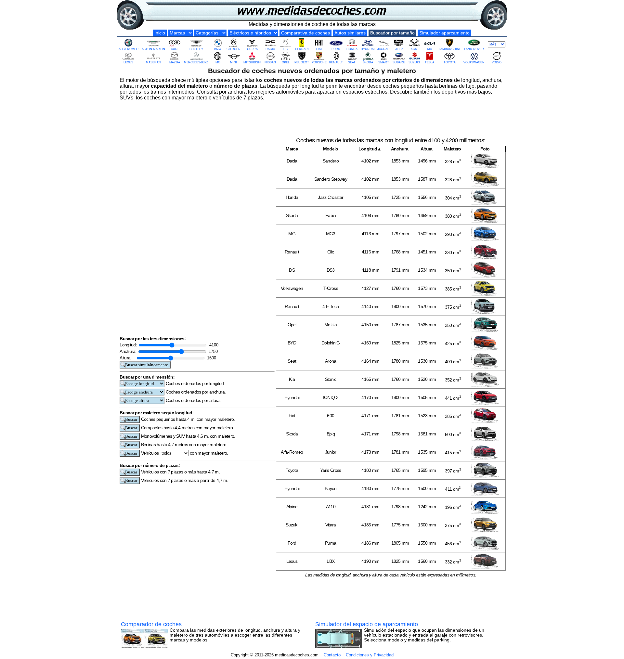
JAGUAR (383, 49)
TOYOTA (450, 62)
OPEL (286, 62)
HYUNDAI (368, 49)
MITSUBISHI (252, 62)
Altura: (128, 357)
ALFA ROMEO (128, 49)
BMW (218, 49)
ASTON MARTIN (153, 49)
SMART (383, 62)
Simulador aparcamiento (444, 33)
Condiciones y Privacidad (370, 655)
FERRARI (302, 49)
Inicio (159, 33)
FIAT (319, 49)
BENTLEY (196, 49)
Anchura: (128, 351)
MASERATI (153, 62)
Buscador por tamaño (392, 33)
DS (285, 49)
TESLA (429, 62)
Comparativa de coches (305, 33)
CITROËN (233, 49)
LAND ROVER (474, 49)
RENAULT (336, 62)
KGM (414, 49)
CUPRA (252, 49)
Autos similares (350, 33)
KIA (429, 49)
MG (217, 62)
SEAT (352, 62)
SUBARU (399, 62)
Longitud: (129, 344)
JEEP (399, 49)
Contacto (332, 655)
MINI (233, 62)
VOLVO (496, 62)
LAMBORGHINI (449, 49)
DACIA (270, 49)
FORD (336, 49)
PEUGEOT (301, 62)
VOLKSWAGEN (474, 62)
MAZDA (174, 62)
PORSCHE (319, 62)
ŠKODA (368, 62)
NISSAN (270, 62)
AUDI (174, 49)
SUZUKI (414, 62)
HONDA (352, 49)
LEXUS (128, 62)
